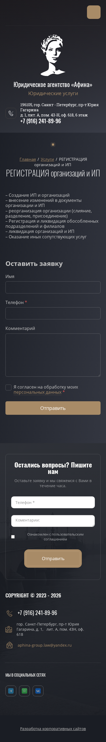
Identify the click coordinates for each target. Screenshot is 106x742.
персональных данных (37, 392)
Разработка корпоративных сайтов (53, 728)
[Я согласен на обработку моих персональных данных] (8, 387)
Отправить (53, 408)
